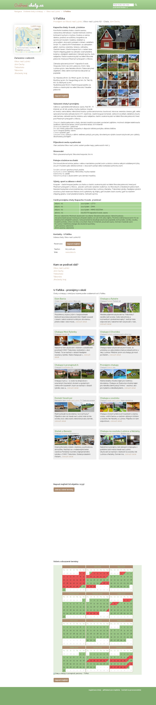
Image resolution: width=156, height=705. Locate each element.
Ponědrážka (66, 367)
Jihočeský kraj (59, 279)
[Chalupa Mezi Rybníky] (75, 341)
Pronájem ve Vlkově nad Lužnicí (67, 21)
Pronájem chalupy (109, 365)
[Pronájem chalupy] (120, 374)
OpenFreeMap (25, 47)
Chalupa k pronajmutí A (66, 365)
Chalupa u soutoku (109, 398)
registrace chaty (95, 690)
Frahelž (109, 301)
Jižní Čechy (115, 21)
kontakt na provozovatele (131, 690)
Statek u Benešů (63, 431)
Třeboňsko (58, 274)
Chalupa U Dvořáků (110, 332)
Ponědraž (65, 434)
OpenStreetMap (26, 50)
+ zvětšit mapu (35, 26)
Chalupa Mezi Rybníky (66, 332)
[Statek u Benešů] (75, 440)
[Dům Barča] (75, 308)
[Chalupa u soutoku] (120, 407)
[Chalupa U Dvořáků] (120, 341)
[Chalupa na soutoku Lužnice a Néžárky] (120, 440)
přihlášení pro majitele (111, 690)
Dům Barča (60, 299)
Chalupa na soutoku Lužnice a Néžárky (120, 431)
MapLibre (19, 47)
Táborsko (57, 277)
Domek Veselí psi (63, 398)
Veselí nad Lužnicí (72, 400)
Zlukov (109, 367)
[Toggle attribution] (38, 47)
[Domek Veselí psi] (75, 407)
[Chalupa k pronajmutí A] (75, 374)
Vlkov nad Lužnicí (53, 11)
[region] (28, 39)
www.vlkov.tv (70, 252)
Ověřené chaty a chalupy (33, 11)
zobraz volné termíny (64, 490)
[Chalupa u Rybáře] (120, 308)
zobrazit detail (81, 322)
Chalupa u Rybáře (109, 299)
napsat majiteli (61, 96)
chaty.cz (28, 5)
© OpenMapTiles (32, 47)
